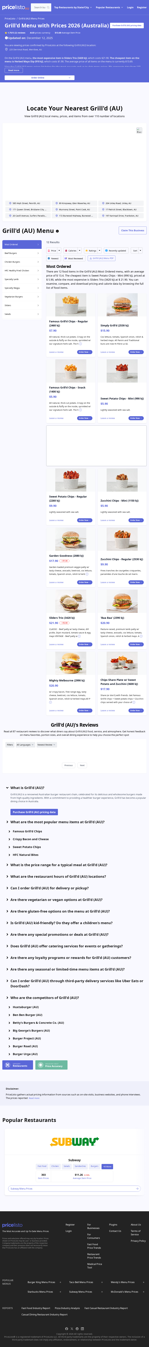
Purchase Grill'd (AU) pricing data (126, 25)
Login (130, 7)
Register (142, 7)
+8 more (107, 1166)
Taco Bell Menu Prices (81, 1282)
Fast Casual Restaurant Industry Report (106, 1308)
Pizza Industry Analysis (67, 1308)
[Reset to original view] (139, 130)
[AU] (13, 7)
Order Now (83, 352)
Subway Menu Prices (80, 1291)
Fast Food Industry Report (36, 1308)
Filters (10, 744)
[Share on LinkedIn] (82, 1328)
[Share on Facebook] (66, 1328)
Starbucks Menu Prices (40, 1291)
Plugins (113, 1224)
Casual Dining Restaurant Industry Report (45, 1314)
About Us (136, 1224)
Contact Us (115, 1231)
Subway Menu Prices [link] (21, 1188)
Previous (68, 765)
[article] (74, 1162)
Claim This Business (132, 230)
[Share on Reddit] (77, 1328)
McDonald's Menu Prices (124, 1291)
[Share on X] (71, 1328)
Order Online (37, 77)
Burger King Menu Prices (41, 1282)
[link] (74, 1142)
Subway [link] (74, 1160)
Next (82, 765)
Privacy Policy (138, 1240)
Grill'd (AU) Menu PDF (103, 258)
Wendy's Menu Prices (123, 1282)
